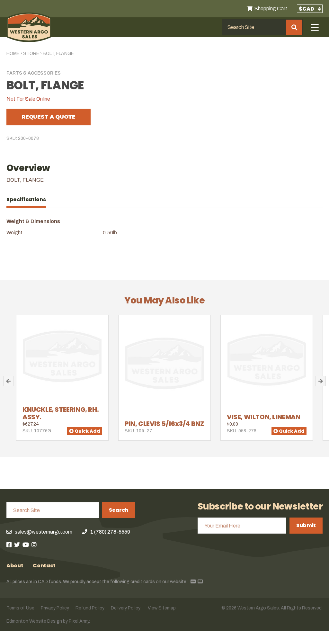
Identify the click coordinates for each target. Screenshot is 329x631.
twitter (17, 544)
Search (118, 510)
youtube (25, 544)
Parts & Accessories (33, 73)
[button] (8, 381)
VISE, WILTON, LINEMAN (263, 416)
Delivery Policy (125, 608)
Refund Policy (90, 608)
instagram (34, 544)
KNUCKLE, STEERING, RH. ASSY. (60, 413)
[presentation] (29, 199)
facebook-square (9, 544)
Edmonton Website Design (34, 621)
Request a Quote (48, 117)
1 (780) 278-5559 (110, 532)
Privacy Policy (55, 608)
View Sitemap (162, 608)
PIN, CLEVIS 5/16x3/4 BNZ (164, 423)
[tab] (29, 199)
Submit (306, 525)
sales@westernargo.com (43, 532)
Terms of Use (20, 608)
